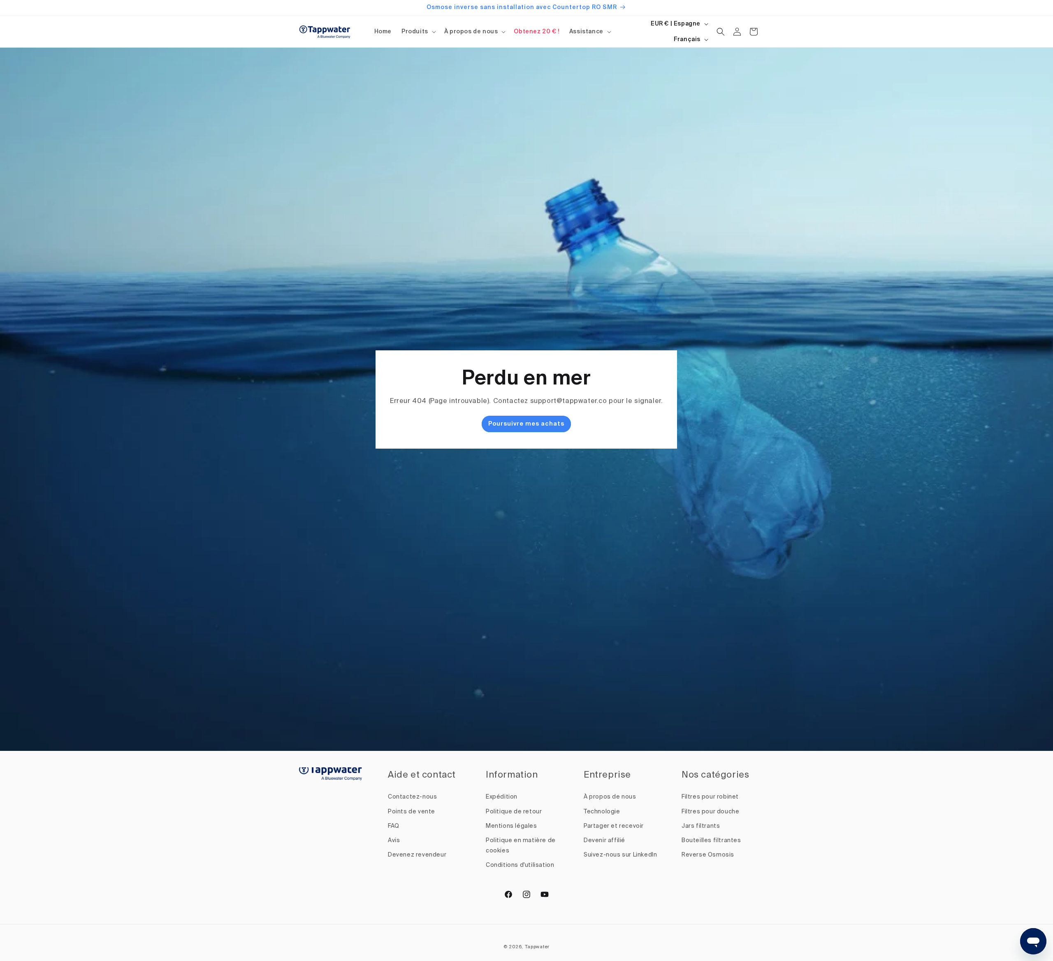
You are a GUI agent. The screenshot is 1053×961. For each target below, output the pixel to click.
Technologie (602, 812)
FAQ (393, 826)
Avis (394, 840)
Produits (414, 32)
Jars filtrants (701, 826)
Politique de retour (514, 812)
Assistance (586, 32)
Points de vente (411, 812)
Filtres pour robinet (710, 797)
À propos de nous (471, 32)
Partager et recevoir (614, 826)
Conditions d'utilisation (520, 865)
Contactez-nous (412, 797)
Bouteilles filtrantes (711, 840)
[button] (418, 31)
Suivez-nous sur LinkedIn (620, 855)
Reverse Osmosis (708, 855)
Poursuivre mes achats (527, 424)
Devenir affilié (604, 840)
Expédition (501, 797)
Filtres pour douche (710, 812)
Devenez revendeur (417, 855)
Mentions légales (511, 826)
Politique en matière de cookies (521, 846)
